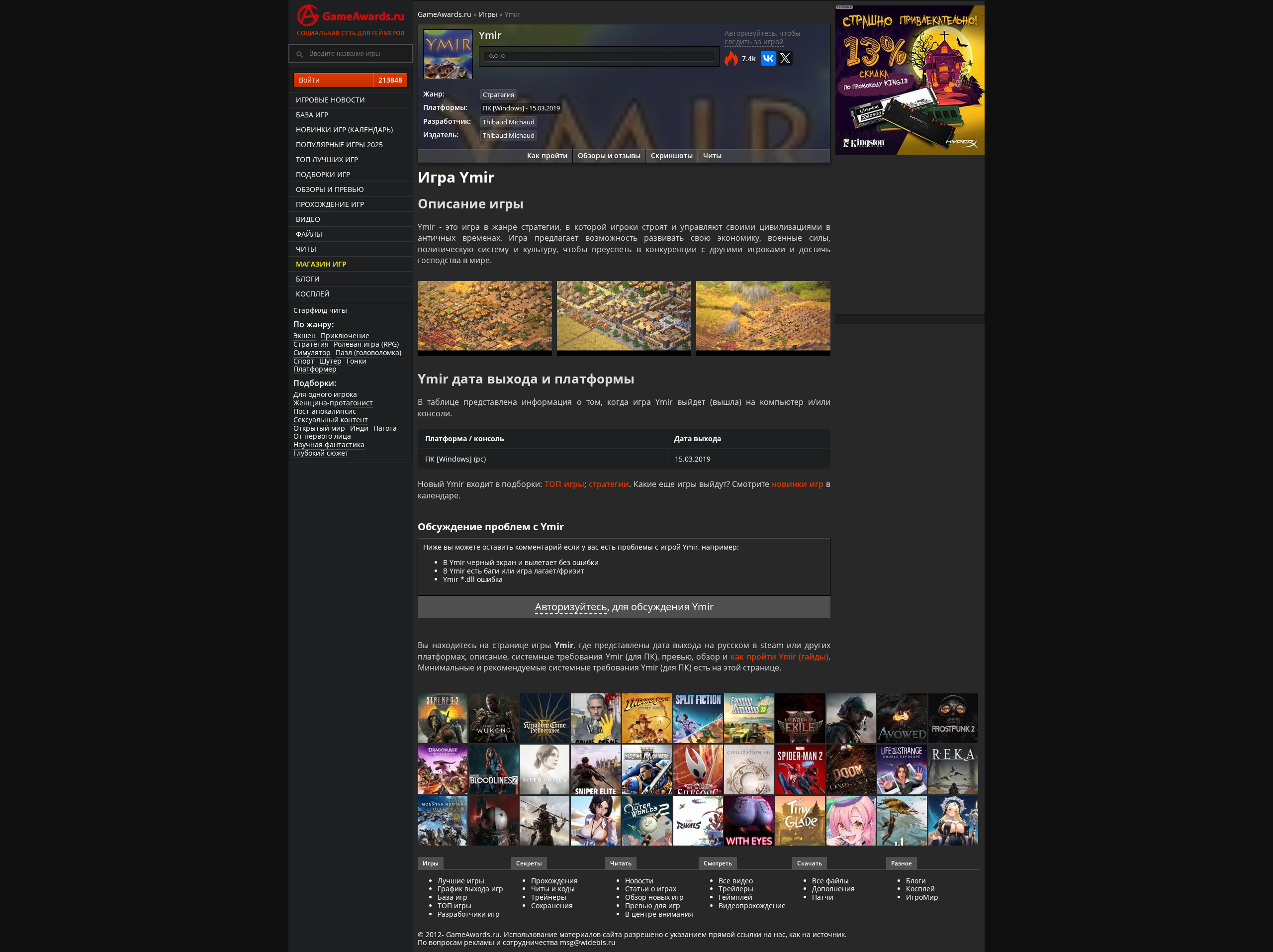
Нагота (385, 428)
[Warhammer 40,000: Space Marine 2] (647, 770)
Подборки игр (323, 174)
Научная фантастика (328, 444)
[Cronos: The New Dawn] (494, 821)
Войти (350, 80)
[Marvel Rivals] (699, 821)
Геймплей (735, 897)
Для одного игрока (325, 394)
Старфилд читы (320, 310)
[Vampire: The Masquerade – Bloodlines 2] (494, 770)
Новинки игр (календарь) (344, 129)
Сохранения (552, 905)
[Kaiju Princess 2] (852, 821)
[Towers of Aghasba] (902, 821)
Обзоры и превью (330, 189)
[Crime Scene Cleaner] (596, 719)
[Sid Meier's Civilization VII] (749, 770)
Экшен (304, 335)
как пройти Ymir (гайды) (779, 656)
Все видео (736, 880)
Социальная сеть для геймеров (350, 33)
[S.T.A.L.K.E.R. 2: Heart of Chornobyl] (443, 719)
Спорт (303, 361)
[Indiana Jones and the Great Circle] (647, 719)
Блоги (308, 279)
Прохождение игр (330, 204)
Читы (306, 249)
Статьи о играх (650, 888)
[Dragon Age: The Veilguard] (443, 770)
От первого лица (322, 436)
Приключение (345, 335)
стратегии (609, 483)
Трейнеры (548, 897)
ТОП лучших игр (327, 159)
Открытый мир (319, 428)
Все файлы (830, 880)
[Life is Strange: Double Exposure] (902, 770)
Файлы (309, 234)
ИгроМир (922, 897)
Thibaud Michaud (509, 121)
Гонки (356, 361)
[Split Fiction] (699, 719)
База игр (312, 114)
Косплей (313, 293)
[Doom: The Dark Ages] (852, 770)
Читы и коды (553, 888)
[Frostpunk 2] (954, 719)
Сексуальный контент (330, 419)
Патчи (822, 897)
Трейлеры (736, 888)
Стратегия (311, 344)
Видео (308, 219)
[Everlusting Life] (954, 821)
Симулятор (312, 352)
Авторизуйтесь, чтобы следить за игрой (763, 37)
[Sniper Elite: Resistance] (596, 770)
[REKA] (954, 770)
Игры (488, 14)
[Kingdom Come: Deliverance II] (545, 719)
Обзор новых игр (654, 897)
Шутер (330, 361)
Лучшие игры (461, 880)
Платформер (315, 369)
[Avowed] (902, 719)
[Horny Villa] (596, 821)
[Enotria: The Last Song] (545, 821)
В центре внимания (659, 914)
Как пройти (547, 155)
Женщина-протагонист (333, 402)
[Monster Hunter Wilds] (443, 821)
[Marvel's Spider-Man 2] (800, 770)
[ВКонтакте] (768, 58)
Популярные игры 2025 (339, 144)
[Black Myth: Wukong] (494, 719)
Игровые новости (330, 99)
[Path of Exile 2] (800, 719)
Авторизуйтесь (571, 606)
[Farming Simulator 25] (749, 719)
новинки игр (797, 483)
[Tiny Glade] (800, 821)
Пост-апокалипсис (324, 411)
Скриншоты (672, 155)
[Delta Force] (852, 719)
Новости (639, 880)
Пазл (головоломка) (368, 352)
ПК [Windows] (503, 107)
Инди (359, 428)
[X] (785, 58)
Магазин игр (321, 264)
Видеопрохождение (752, 905)
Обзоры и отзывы (609, 155)
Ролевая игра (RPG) (366, 344)
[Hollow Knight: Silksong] (699, 770)
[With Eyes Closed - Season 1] (749, 821)
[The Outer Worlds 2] (647, 821)
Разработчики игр (469, 914)
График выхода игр (470, 888)
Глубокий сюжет (321, 453)
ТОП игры (564, 483)
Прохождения (554, 880)
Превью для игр (652, 905)
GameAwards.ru (444, 14)
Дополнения (833, 888)
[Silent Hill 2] (545, 770)
